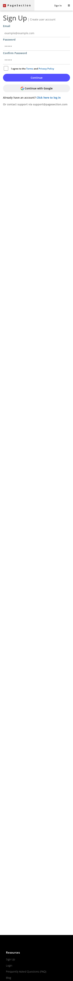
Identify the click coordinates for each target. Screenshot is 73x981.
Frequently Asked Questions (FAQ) (26, 971)
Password (9, 39)
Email (6, 26)
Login (9, 965)
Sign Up (10, 959)
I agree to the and (32, 68)
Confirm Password (15, 53)
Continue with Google (38, 88)
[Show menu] (69, 5)
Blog (8, 977)
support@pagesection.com (50, 104)
